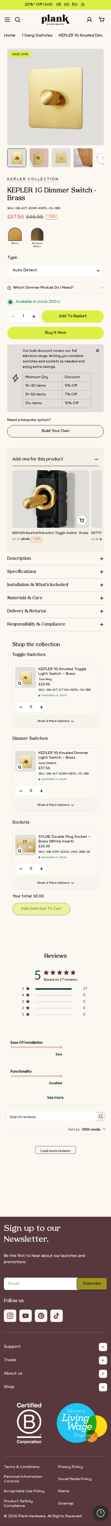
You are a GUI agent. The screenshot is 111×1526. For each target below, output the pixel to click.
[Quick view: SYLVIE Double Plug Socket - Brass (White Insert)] (19, 851)
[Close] (97, 350)
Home (9, 36)
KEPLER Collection (33, 179)
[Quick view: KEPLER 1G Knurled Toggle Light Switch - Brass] (19, 683)
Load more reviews (56, 1150)
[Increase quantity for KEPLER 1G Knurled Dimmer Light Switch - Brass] (41, 791)
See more (55, 1097)
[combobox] (87, 1129)
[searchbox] (51, 1116)
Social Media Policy (75, 1479)
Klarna (63, 1491)
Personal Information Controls (23, 1479)
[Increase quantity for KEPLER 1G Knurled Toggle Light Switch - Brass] (41, 707)
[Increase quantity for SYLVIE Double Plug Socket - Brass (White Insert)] (41, 869)
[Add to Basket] (82, 520)
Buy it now (55, 333)
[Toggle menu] (7, 20)
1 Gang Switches (37, 36)
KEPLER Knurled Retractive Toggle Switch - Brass (50, 533)
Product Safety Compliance (18, 1503)
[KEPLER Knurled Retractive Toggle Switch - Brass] (50, 499)
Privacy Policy (70, 1467)
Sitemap (66, 1504)
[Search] (17, 20)
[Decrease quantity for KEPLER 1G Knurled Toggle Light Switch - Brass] (20, 707)
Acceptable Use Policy (24, 1491)
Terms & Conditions (21, 1467)
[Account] (89, 20)
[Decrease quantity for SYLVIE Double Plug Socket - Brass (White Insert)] (20, 869)
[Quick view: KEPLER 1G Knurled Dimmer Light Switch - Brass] (19, 767)
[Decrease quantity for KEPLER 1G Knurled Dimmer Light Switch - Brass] (20, 791)
